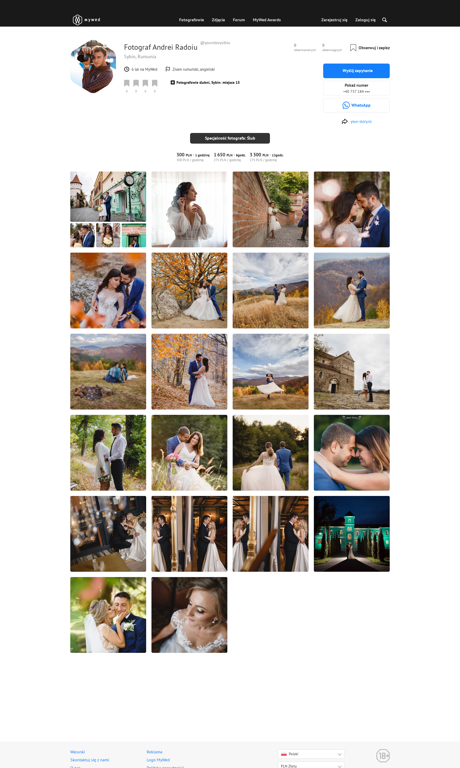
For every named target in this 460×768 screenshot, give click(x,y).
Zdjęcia (218, 19)
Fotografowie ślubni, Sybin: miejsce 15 (208, 82)
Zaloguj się (365, 19)
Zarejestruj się (334, 19)
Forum (239, 19)
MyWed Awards (267, 19)
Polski (293, 754)
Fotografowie (191, 19)
